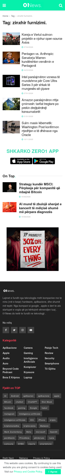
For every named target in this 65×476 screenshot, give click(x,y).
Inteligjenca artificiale (29, 413)
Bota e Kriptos (11, 377)
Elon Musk (47, 401)
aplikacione (43, 395)
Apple (6, 353)
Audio (6, 358)
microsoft (40, 431)
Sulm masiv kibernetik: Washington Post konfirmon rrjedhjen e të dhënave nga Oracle (40, 129)
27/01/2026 (28, 93)
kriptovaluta (30, 425)
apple (56, 395)
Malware (44, 425)
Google (33, 407)
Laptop (28, 377)
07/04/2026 (28, 47)
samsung (8, 443)
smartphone (46, 443)
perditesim (9, 437)
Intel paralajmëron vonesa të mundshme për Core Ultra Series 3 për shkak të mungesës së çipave (41, 82)
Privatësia (24, 437)
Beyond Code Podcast (11, 370)
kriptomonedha (11, 425)
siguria (31, 443)
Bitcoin (7, 401)
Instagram (9, 413)
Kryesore (29, 372)
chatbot (19, 401)
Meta (28, 431)
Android (15, 395)
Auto (5, 363)
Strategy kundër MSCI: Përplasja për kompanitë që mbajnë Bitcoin (39, 188)
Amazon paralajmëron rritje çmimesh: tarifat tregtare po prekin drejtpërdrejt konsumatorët (40, 106)
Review (49, 353)
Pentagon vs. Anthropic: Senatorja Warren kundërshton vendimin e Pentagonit (38, 59)
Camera (28, 347)
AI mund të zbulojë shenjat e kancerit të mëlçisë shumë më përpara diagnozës (40, 208)
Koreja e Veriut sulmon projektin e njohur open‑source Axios (42, 38)
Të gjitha (50, 368)
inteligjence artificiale (14, 419)
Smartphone (52, 363)
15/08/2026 (26, 196)
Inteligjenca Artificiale (31, 359)
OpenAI (53, 431)
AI (5, 395)
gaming (21, 407)
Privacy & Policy (41, 458)
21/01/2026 (28, 116)
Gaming (28, 353)
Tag (13, 15)
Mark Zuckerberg (13, 431)
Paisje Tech (51, 347)
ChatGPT (32, 401)
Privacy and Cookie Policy (28, 471)
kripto (53, 419)
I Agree (53, 471)
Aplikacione (10, 347)
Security (49, 358)
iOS (32, 419)
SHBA (21, 443)
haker (44, 407)
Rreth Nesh (8, 458)
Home (5, 15)
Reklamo (23, 458)
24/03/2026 (28, 70)
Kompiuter (30, 367)
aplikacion (28, 395)
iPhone (41, 419)
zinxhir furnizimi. (25, 15)
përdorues (39, 437)
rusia (51, 437)
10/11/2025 (28, 139)
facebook (9, 407)
